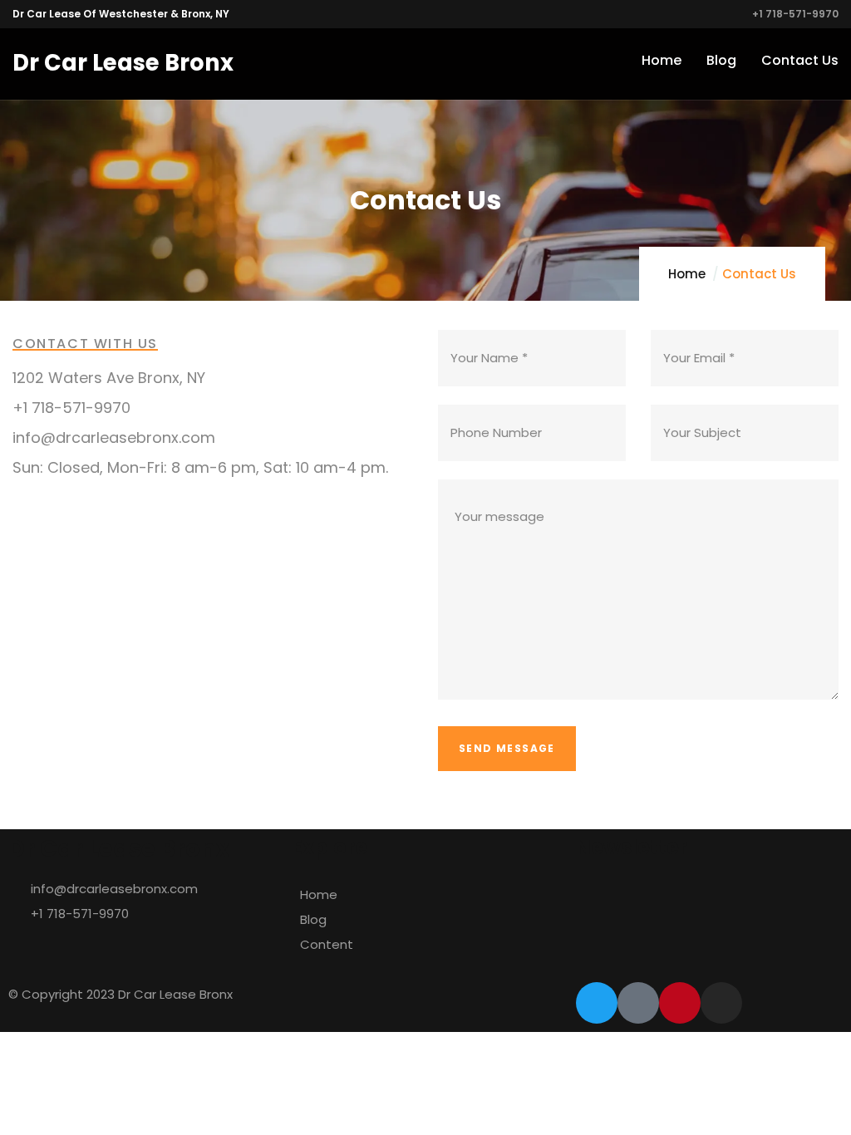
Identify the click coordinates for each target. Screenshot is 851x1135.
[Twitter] (596, 1003)
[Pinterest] (680, 1003)
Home (687, 274)
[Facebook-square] (638, 1003)
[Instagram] (721, 1003)
